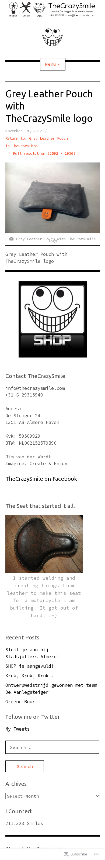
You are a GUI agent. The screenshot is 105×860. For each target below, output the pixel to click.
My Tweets (17, 729)
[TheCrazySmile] (52, 9)
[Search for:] (52, 747)
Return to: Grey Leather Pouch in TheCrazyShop (36, 142)
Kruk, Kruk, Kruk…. (29, 676)
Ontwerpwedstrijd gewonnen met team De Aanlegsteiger (51, 688)
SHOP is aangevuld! (29, 666)
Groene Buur (20, 702)
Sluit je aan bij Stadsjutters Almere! (32, 653)
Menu (50, 64)
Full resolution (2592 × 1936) (44, 153)
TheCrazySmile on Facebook (41, 479)
